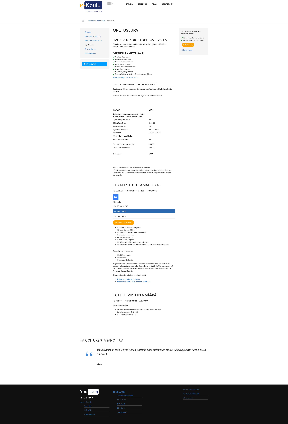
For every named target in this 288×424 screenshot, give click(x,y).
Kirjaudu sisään (186, 50)
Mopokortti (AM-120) (93, 40)
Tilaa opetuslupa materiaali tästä (125, 77)
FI (109, 3)
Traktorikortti (90, 49)
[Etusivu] (91, 5)
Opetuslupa (89, 45)
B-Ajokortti (121, 404)
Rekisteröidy (167, 4)
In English (87, 410)
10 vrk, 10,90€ (122, 206)
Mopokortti (131, 301)
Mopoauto (152, 191)
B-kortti (88, 32)
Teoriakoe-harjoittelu (96, 20)
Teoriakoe (142, 4)
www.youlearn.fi (85, 402)
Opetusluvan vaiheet (124, 84)
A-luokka (144, 301)
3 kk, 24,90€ (121, 216)
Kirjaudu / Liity (91, 64)
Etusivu (129, 4)
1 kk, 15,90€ (121, 211)
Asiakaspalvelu (89, 414)
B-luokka (118, 191)
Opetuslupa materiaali (191, 394)
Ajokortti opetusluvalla (191, 389)
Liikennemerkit (90, 53)
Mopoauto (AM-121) (93, 36)
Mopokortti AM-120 (135, 191)
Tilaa (154, 4)
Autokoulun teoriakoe (125, 395)
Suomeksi (87, 406)
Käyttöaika (117, 202)
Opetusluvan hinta (146, 84)
